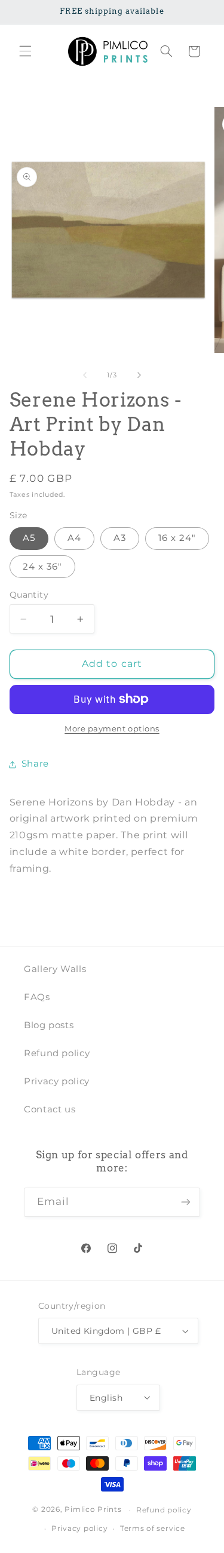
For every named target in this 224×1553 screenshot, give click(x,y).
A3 (119, 538)
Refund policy (57, 1053)
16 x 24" (177, 538)
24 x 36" (42, 566)
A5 (29, 538)
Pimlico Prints (93, 1510)
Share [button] (35, 763)
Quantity (29, 594)
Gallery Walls (55, 969)
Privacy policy (57, 1081)
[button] (25, 51)
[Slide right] (139, 375)
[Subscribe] (186, 1202)
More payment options (112, 728)
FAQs (37, 997)
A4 (74, 538)
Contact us (49, 1109)
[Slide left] (85, 375)
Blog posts (48, 1025)
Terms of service (152, 1528)
